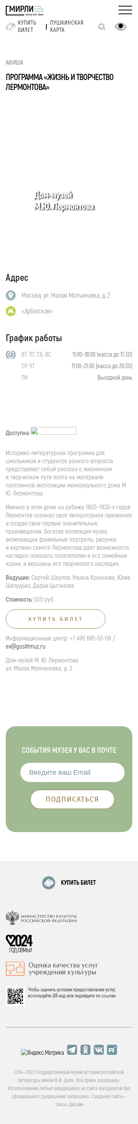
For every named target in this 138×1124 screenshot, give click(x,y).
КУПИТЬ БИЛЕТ (78, 883)
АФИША (14, 63)
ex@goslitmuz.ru (26, 646)
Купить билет (27, 26)
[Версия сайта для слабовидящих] (121, 26)
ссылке (109, 996)
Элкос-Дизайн (69, 1104)
